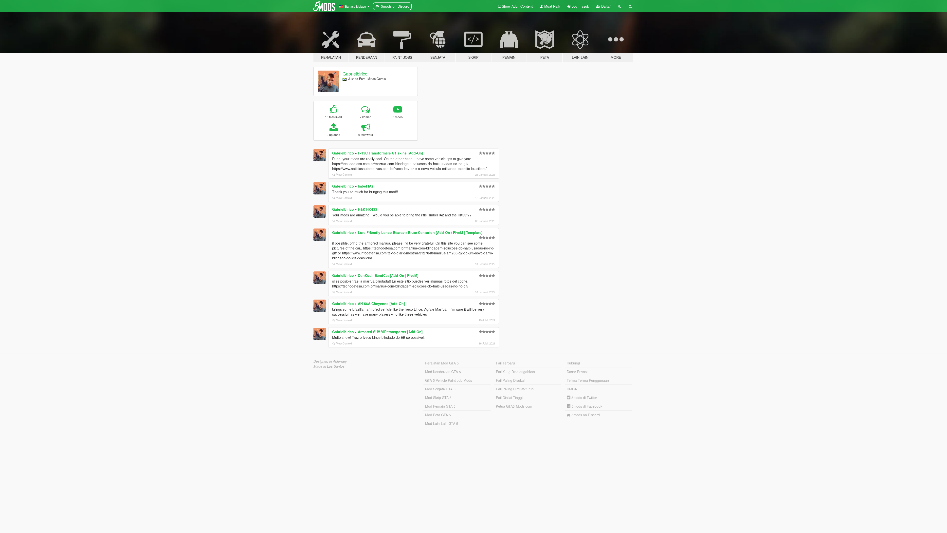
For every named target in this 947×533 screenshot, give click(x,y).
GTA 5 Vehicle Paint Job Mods (448, 380)
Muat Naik (551, 6)
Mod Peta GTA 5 (438, 414)
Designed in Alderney (330, 361)
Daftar (605, 6)
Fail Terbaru (505, 363)
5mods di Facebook (586, 406)
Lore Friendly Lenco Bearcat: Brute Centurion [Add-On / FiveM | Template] (420, 232)
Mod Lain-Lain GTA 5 (441, 423)
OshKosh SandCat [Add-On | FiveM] (388, 275)
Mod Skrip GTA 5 (438, 397)
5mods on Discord (585, 414)
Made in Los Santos (329, 366)
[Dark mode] (620, 6)
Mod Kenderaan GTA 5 (443, 371)
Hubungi (573, 363)
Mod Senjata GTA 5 (440, 388)
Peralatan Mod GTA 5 (442, 363)
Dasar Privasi (577, 371)
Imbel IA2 (365, 186)
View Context (344, 174)
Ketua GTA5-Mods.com (514, 406)
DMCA (572, 388)
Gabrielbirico (355, 73)
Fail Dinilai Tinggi (509, 397)
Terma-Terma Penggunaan (588, 380)
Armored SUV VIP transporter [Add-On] (390, 331)
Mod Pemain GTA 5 (440, 406)
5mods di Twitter (583, 397)
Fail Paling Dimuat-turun (515, 388)
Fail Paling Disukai (510, 380)
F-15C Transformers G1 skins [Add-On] (390, 153)
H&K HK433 (367, 209)
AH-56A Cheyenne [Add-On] (381, 303)
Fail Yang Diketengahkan (515, 371)
